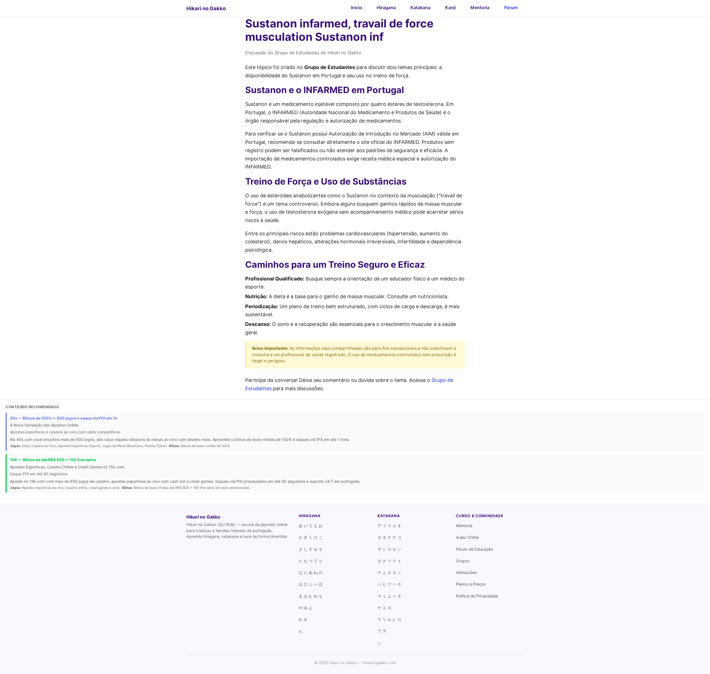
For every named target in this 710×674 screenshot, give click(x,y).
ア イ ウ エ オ (389, 525)
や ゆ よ (306, 607)
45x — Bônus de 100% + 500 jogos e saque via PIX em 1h (63, 418)
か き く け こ (311, 537)
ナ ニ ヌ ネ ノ (389, 572)
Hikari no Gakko (206, 8)
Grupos (463, 560)
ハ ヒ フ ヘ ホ (389, 584)
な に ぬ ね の (311, 572)
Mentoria (480, 7)
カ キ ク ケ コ (389, 537)
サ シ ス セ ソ (389, 549)
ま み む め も (311, 596)
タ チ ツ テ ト (389, 560)
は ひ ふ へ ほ (311, 584)
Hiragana (386, 7)
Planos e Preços (471, 584)
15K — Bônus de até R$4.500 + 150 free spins (53, 459)
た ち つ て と (311, 560)
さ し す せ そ (311, 549)
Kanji (450, 7)
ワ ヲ (381, 631)
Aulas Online (467, 537)
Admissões (466, 572)
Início (356, 7)
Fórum (511, 7)
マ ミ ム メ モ (389, 596)
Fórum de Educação (474, 549)
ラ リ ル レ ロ (389, 619)
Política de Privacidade (477, 596)
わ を (303, 619)
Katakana (420, 7)
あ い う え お (311, 525)
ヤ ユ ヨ (384, 607)
